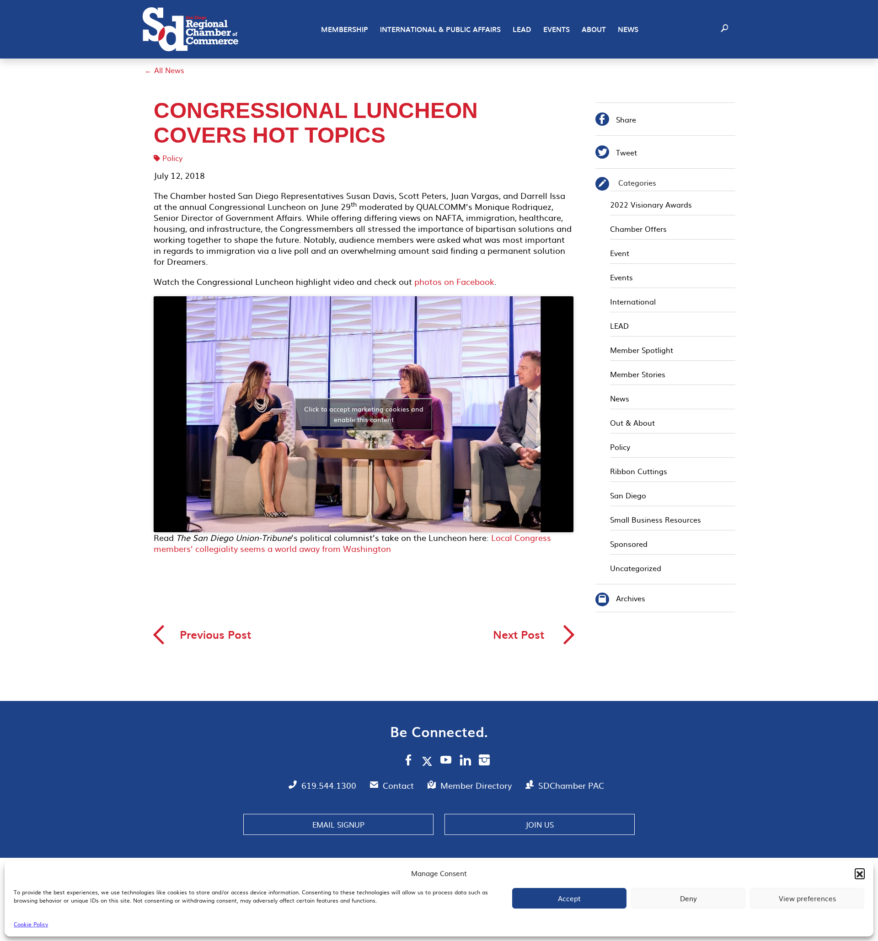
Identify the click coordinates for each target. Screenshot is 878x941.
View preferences (807, 898)
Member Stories (637, 374)
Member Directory (477, 785)
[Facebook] (408, 761)
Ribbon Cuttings (638, 471)
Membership (344, 29)
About (594, 29)
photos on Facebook (454, 281)
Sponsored (629, 544)
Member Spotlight (641, 350)
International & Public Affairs (440, 29)
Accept (569, 898)
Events (556, 29)
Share (615, 120)
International (633, 301)
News (628, 29)
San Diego (628, 495)
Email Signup (338, 824)
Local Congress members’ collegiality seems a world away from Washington (352, 543)
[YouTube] (446, 761)
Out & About (632, 422)
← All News (164, 69)
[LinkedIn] (465, 761)
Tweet (616, 153)
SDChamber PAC (571, 785)
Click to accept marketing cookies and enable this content (363, 414)
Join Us (539, 824)
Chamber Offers (638, 229)
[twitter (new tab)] (429, 761)
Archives (630, 598)
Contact (399, 785)
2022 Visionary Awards (651, 204)
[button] (859, 873)
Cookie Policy (31, 924)
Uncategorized (635, 568)
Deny (688, 898)
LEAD (522, 29)
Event (619, 253)
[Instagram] (484, 761)
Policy (172, 157)
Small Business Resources (655, 519)
